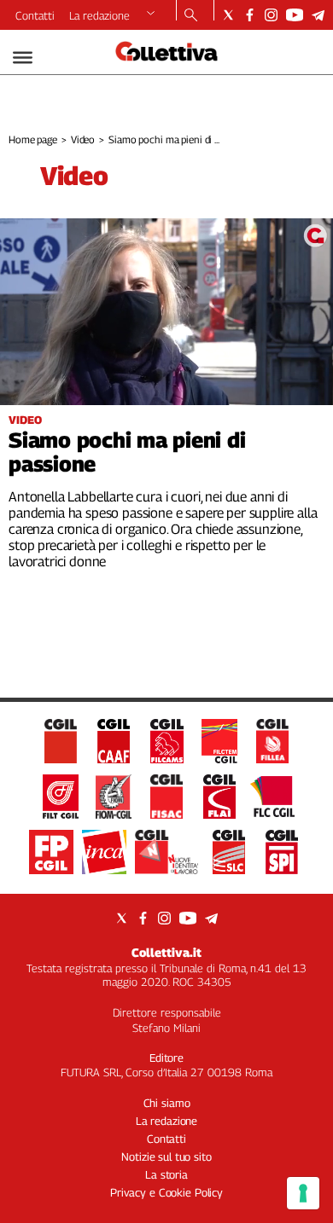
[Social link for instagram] (271, 15)
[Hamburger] (22, 57)
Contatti (35, 15)
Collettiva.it (166, 952)
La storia (166, 1174)
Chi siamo (166, 1103)
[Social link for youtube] (294, 15)
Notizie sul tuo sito (166, 1156)
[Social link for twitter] (228, 15)
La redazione (99, 15)
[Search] (190, 16)
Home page (33, 139)
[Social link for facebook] (249, 15)
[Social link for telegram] (318, 15)
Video (83, 139)
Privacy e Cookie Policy (166, 1192)
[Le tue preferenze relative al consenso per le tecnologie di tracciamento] (303, 1193)
